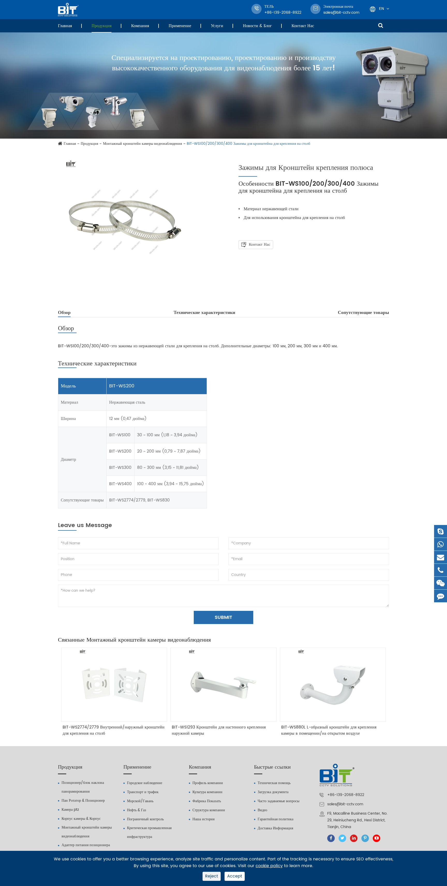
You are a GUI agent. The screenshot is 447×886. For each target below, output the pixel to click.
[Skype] (440, 531)
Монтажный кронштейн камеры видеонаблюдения (142, 143)
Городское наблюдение (144, 783)
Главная (65, 25)
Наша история (203, 819)
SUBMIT (223, 617)
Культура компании (207, 792)
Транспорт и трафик (143, 792)
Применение (180, 25)
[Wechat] (440, 583)
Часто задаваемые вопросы (278, 801)
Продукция (101, 25)
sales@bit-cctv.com (341, 10)
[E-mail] (440, 557)
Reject (211, 876)
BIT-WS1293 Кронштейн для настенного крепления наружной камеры (219, 730)
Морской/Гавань (140, 801)
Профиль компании (207, 783)
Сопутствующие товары (363, 312)
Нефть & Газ (136, 810)
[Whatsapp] (440, 544)
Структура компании (208, 810)
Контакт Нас (303, 25)
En (381, 8)
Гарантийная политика (275, 819)
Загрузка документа (273, 792)
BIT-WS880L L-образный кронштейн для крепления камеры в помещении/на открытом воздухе (328, 730)
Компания (140, 25)
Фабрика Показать (206, 801)
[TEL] (440, 570)
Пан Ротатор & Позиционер (83, 801)
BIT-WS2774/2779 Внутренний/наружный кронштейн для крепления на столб (114, 730)
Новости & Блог (257, 25)
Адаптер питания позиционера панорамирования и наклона (86, 849)
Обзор (64, 312)
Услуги (217, 25)
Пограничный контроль (145, 819)
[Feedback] (440, 596)
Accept (234, 876)
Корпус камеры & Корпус (81, 819)
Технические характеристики (204, 312)
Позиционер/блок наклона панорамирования (83, 787)
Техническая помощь (274, 783)
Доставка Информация (275, 828)
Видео (262, 810)
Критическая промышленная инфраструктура (149, 832)
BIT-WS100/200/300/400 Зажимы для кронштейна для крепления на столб (248, 143)
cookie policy (269, 866)
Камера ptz (70, 810)
